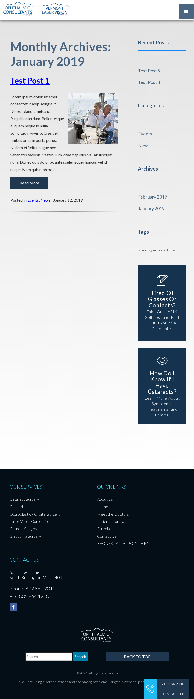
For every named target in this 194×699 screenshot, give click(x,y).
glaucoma (156, 250)
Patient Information (114, 521)
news (172, 250)
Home (102, 506)
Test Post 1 (30, 81)
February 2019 (152, 197)
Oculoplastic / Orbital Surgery (35, 514)
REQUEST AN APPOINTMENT (124, 543)
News (45, 200)
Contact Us (106, 536)
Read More (29, 182)
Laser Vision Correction (30, 521)
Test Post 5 (149, 71)
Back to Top (137, 656)
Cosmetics (19, 506)
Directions (106, 528)
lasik (166, 250)
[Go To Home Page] (97, 635)
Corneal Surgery (23, 528)
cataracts (144, 250)
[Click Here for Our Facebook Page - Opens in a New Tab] (13, 607)
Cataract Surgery (24, 499)
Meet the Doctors (113, 514)
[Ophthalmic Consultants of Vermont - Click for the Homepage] (18, 8)
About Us (105, 499)
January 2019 (151, 209)
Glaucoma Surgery (25, 536)
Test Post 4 (149, 82)
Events (33, 200)
